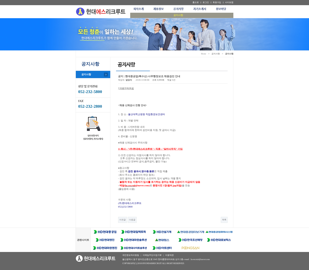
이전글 (122, 219)
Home (203, 53)
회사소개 (138, 9)
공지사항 (178, 9)
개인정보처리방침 (130, 255)
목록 (224, 219)
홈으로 (195, 2)
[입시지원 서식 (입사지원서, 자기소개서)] (93, 123)
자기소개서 (199, 9)
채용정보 (158, 9)
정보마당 (221, 9)
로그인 (206, 2)
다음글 (132, 219)
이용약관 (169, 255)
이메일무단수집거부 (152, 255)
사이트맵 (229, 2)
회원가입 (217, 2)
